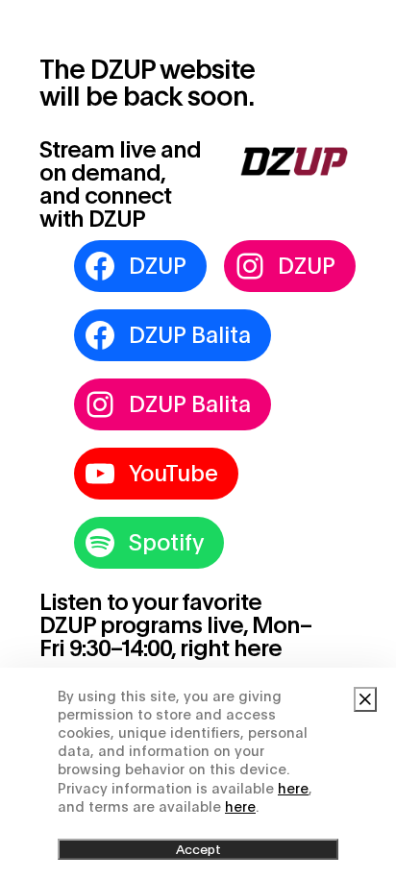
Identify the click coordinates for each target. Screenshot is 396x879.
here (293, 788)
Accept (198, 849)
